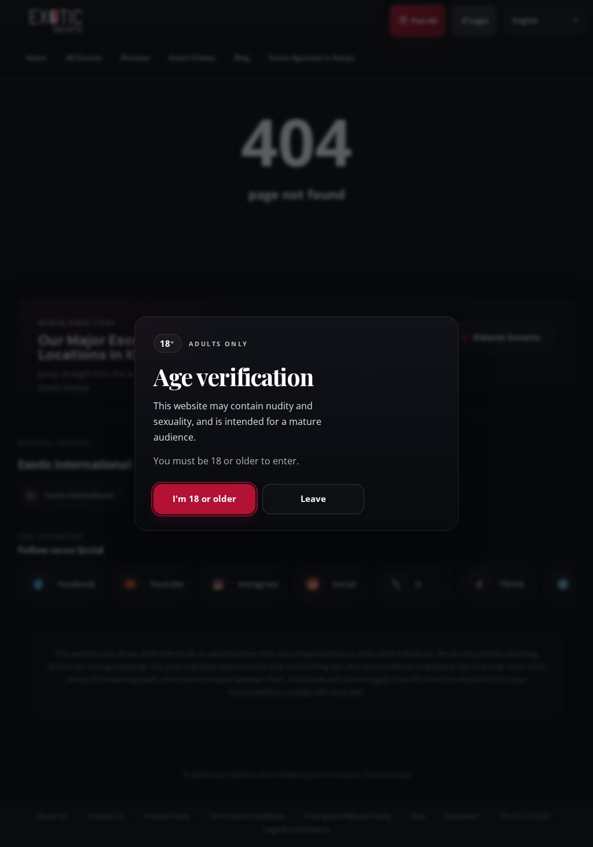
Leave (313, 498)
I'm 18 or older (204, 498)
